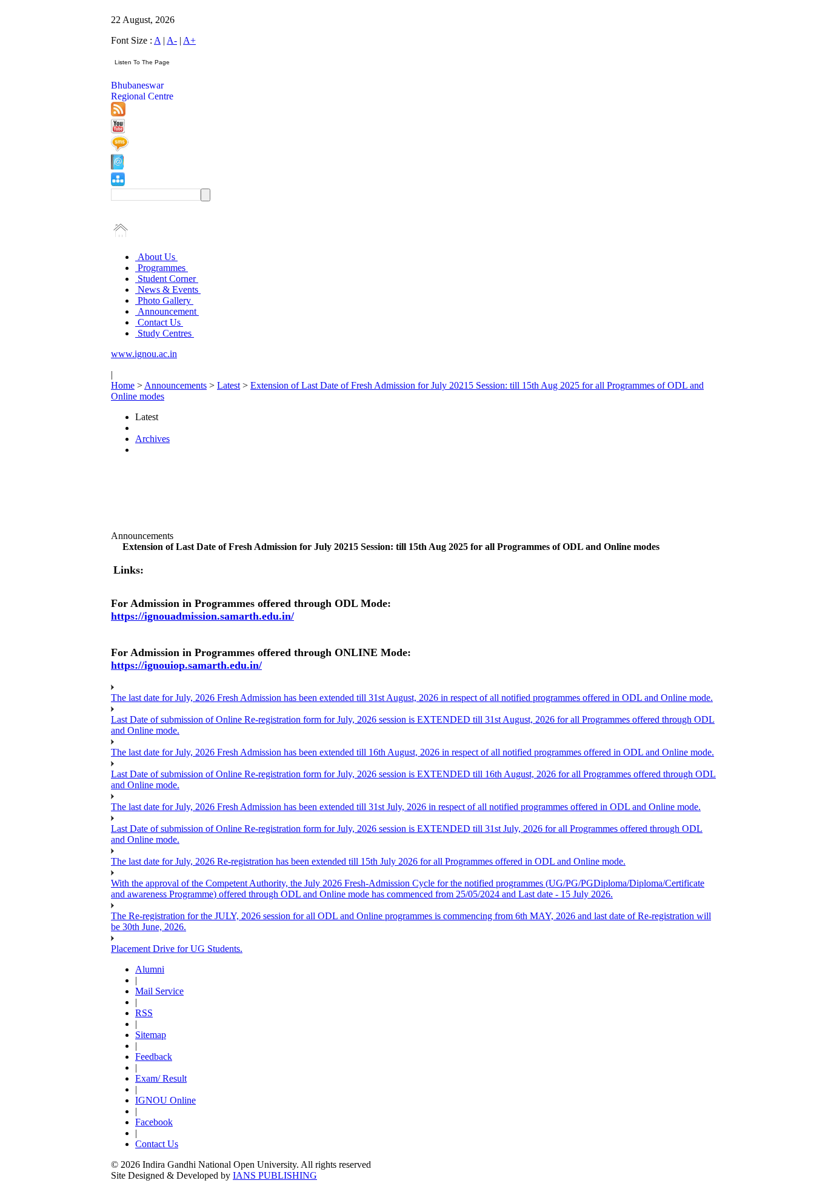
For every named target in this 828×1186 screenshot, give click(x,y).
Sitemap (150, 1035)
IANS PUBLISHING (275, 1175)
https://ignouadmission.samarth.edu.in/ (202, 616)
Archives (152, 439)
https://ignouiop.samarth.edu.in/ (186, 665)
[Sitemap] (118, 183)
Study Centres (164, 333)
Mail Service (159, 991)
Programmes (161, 268)
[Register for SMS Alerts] (120, 148)
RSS (144, 1013)
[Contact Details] (117, 166)
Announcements (175, 385)
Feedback (153, 1056)
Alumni (149, 969)
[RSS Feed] (118, 113)
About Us (156, 257)
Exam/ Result (161, 1078)
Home (123, 385)
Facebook (154, 1122)
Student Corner (166, 278)
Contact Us (159, 322)
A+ (189, 40)
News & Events (168, 289)
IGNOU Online (165, 1100)
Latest (228, 385)
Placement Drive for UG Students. (176, 948)
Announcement (167, 311)
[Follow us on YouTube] (118, 130)
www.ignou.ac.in (144, 354)
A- (172, 40)
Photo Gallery (164, 300)
